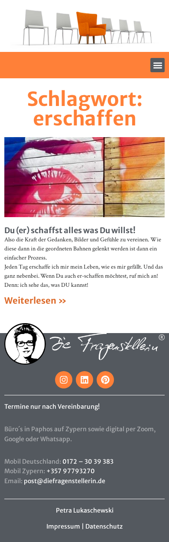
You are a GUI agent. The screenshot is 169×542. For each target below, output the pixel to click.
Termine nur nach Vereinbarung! (52, 407)
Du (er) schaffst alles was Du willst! (70, 230)
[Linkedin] (84, 379)
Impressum (63, 526)
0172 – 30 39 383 (88, 461)
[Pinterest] (105, 379)
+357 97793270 (70, 471)
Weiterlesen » (35, 300)
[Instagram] (63, 379)
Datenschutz (104, 526)
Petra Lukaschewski (85, 510)
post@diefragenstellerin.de (64, 481)
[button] (157, 65)
